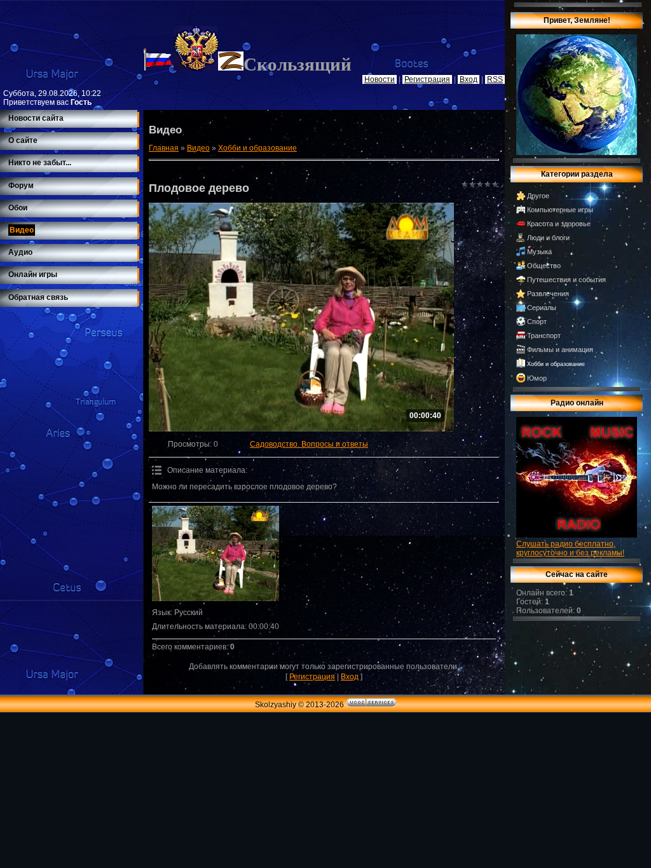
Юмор (537, 378)
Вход (350, 676)
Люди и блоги (548, 237)
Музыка (539, 251)
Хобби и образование (257, 148)
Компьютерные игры (560, 210)
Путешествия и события (566, 279)
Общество (544, 265)
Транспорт (544, 335)
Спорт (537, 321)
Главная (164, 148)
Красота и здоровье (559, 223)
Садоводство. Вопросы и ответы (309, 444)
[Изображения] (215, 553)
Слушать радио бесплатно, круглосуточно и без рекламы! (570, 548)
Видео (198, 148)
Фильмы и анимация (560, 349)
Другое (538, 196)
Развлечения (548, 293)
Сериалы (541, 307)
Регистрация (312, 676)
